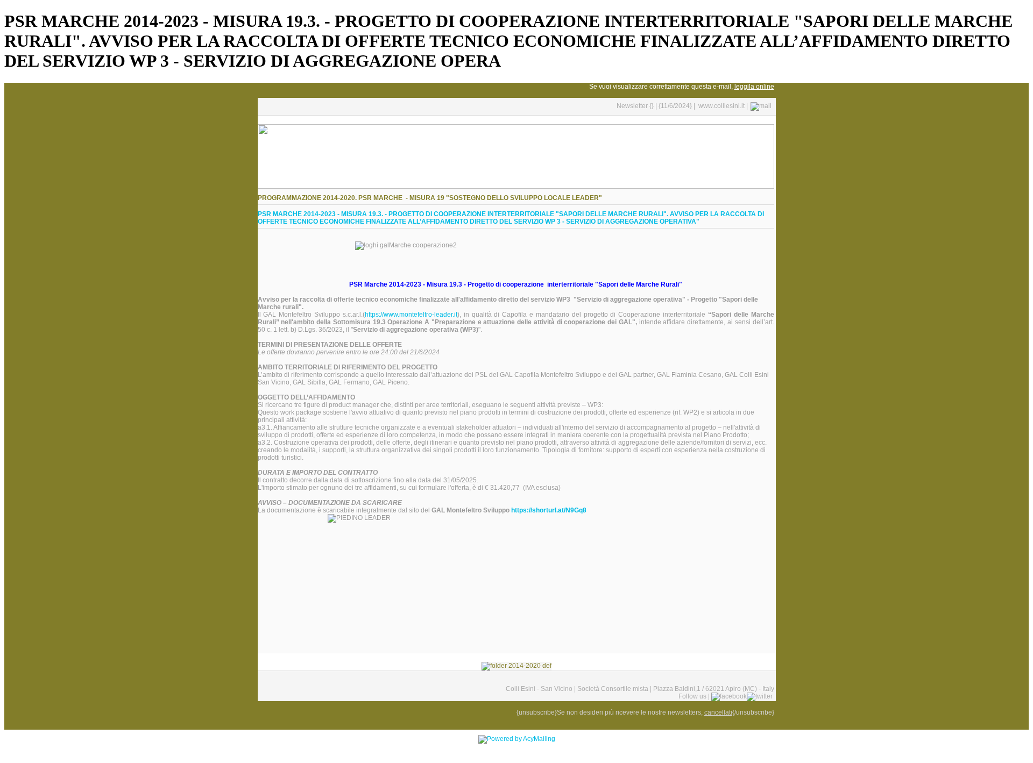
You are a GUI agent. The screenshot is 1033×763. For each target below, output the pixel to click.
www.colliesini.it (721, 106)
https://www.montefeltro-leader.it (411, 314)
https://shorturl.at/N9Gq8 (548, 510)
